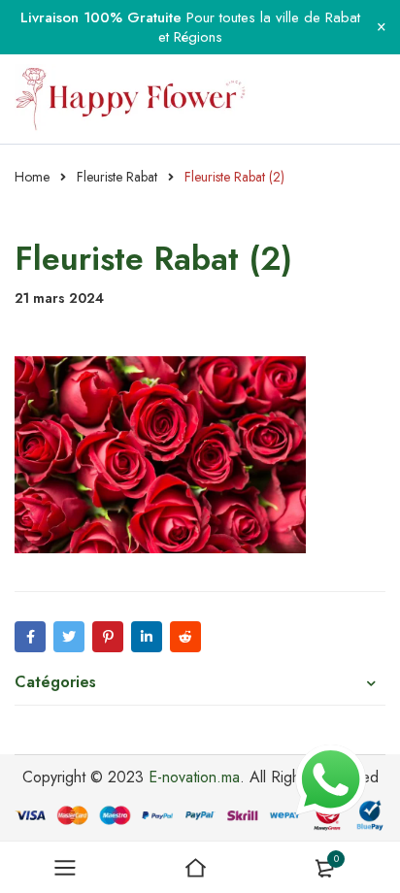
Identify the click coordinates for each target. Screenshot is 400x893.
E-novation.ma (194, 777)
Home (32, 176)
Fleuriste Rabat (117, 176)
